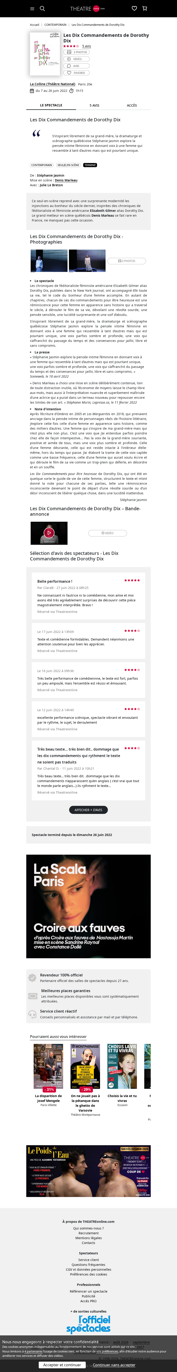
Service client (88, 1260)
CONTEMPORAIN (41, 165)
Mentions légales (88, 1238)
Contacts (88, 1243)
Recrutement (89, 1233)
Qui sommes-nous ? (88, 1228)
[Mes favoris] (134, 8)
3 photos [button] (128, 261)
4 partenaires (33, 1351)
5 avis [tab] (94, 105)
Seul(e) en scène (68, 165)
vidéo (77, 59)
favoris (79, 73)
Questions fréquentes (88, 1264)
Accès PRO (88, 1301)
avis (76, 66)
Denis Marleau (66, 180)
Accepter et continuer (62, 1364)
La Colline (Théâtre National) (52, 84)
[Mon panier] (144, 8)
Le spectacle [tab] (51, 105)
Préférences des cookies (88, 1274)
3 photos (80, 52)
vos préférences (107, 1351)
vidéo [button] (109, 533)
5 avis (86, 46)
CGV (69, 1269)
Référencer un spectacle (88, 1291)
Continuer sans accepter (114, 1364)
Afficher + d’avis (88, 810)
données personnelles (94, 1269)
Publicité (88, 1296)
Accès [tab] (132, 105)
